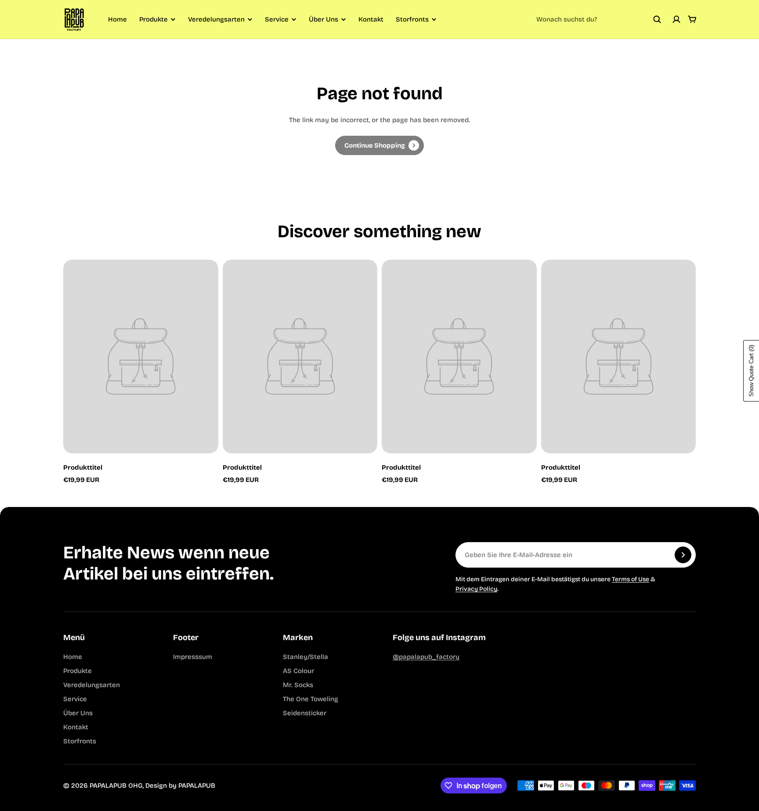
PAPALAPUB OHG (116, 785)
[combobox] (599, 19)
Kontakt (370, 19)
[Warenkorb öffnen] (692, 19)
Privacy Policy (476, 589)
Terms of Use (630, 579)
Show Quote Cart (751, 371)
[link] (379, 145)
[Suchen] (657, 19)
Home (117, 19)
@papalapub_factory (426, 657)
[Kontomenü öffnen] (676, 19)
